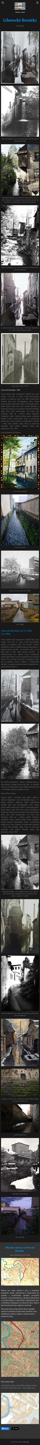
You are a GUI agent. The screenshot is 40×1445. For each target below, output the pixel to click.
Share (6, 1428)
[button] (3, 2)
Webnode (26, 1442)
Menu (37, 3)
